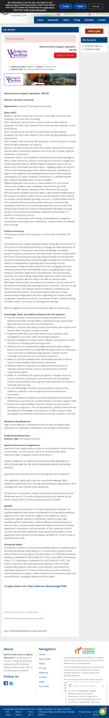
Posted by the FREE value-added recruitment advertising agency (24, 618)
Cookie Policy (48, 7)
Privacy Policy (30, 5)
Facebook (6, 683)
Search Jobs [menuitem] (45, 659)
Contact (102, 20)
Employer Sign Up (93, 45)
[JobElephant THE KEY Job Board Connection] (84, 648)
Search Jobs (53, 20)
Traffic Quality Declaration (34, 10)
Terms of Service (13, 5)
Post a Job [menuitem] (44, 686)
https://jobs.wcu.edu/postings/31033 (46, 586)
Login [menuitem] (41, 681)
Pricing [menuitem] (42, 668)
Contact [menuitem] (43, 677)
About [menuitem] (42, 663)
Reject (80, 6)
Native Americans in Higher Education (36, 709)
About (66, 20)
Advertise (89, 20)
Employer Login (92, 49)
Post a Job (94, 31)
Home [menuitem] (42, 654)
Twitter (11, 683)
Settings (95, 6)
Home (40, 20)
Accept (66, 6)
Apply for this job (65, 55)
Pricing (77, 20)
